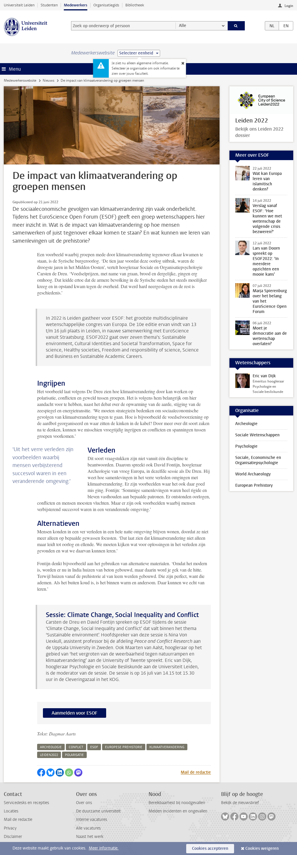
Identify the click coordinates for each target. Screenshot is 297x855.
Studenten (49, 5)
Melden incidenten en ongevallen (177, 811)
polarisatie (74, 755)
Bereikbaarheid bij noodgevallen (176, 802)
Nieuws (48, 80)
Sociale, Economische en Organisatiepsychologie (258, 460)
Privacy (10, 828)
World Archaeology (253, 474)
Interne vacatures (91, 819)
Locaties (11, 811)
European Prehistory (254, 485)
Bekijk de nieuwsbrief (240, 802)
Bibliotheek (134, 5)
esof (94, 747)
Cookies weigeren (262, 848)
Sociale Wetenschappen (257, 435)
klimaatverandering (166, 747)
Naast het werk (89, 836)
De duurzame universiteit (98, 811)
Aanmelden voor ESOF (74, 713)
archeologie (51, 747)
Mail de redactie (196, 772)
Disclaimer (13, 836)
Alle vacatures (88, 828)
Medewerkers (75, 5)
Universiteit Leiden (19, 5)
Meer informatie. (104, 848)
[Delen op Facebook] (41, 772)
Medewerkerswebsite (20, 80)
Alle (182, 25)
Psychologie (246, 446)
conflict (76, 747)
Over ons (84, 802)
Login (289, 5)
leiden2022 (49, 755)
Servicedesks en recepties (26, 802)
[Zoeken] (236, 25)
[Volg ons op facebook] (234, 816)
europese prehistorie (123, 747)
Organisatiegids (106, 5)
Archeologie (246, 423)
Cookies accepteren (210, 848)
